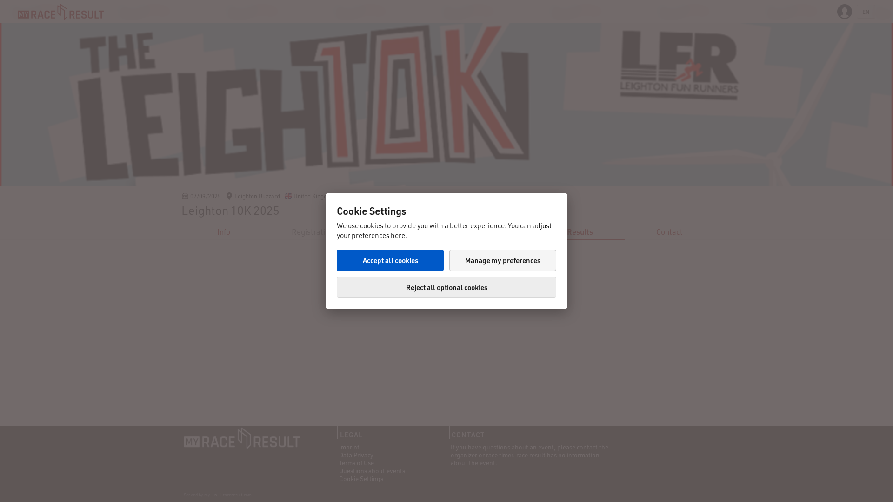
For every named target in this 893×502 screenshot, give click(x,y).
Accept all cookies (390, 260)
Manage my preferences (502, 260)
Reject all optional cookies (446, 287)
